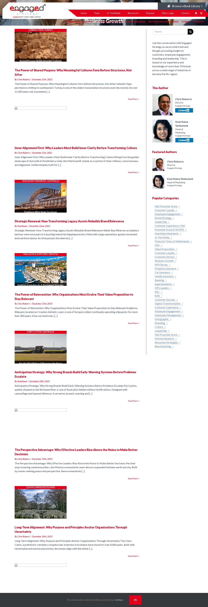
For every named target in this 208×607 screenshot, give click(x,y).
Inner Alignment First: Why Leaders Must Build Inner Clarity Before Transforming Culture (76, 148)
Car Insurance (162, 272)
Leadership (161, 221)
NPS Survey (161, 264)
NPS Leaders (162, 287)
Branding (160, 322)
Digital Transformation (167, 303)
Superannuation (163, 284)
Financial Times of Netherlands (172, 241)
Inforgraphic (162, 319)
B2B (157, 295)
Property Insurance (165, 268)
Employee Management (168, 315)
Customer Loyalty (165, 210)
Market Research (164, 338)
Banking (159, 280)
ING (157, 245)
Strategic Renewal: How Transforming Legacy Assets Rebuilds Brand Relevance (69, 221)
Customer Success (165, 299)
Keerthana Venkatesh (166, 233)
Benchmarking (163, 346)
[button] (201, 13)
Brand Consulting (135, 21)
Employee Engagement (167, 213)
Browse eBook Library (186, 6)
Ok (135, 600)
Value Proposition (165, 248)
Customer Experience (109, 21)
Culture (159, 326)
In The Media (162, 237)
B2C (157, 291)
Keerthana (22, 226)
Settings (119, 600)
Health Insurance (164, 276)
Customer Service (164, 256)
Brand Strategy (163, 217)
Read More (133, 99)
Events (186, 21)
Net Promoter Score (166, 206)
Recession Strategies (166, 342)
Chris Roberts (24, 79)
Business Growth (164, 260)
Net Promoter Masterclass (163, 21)
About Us (198, 21)
